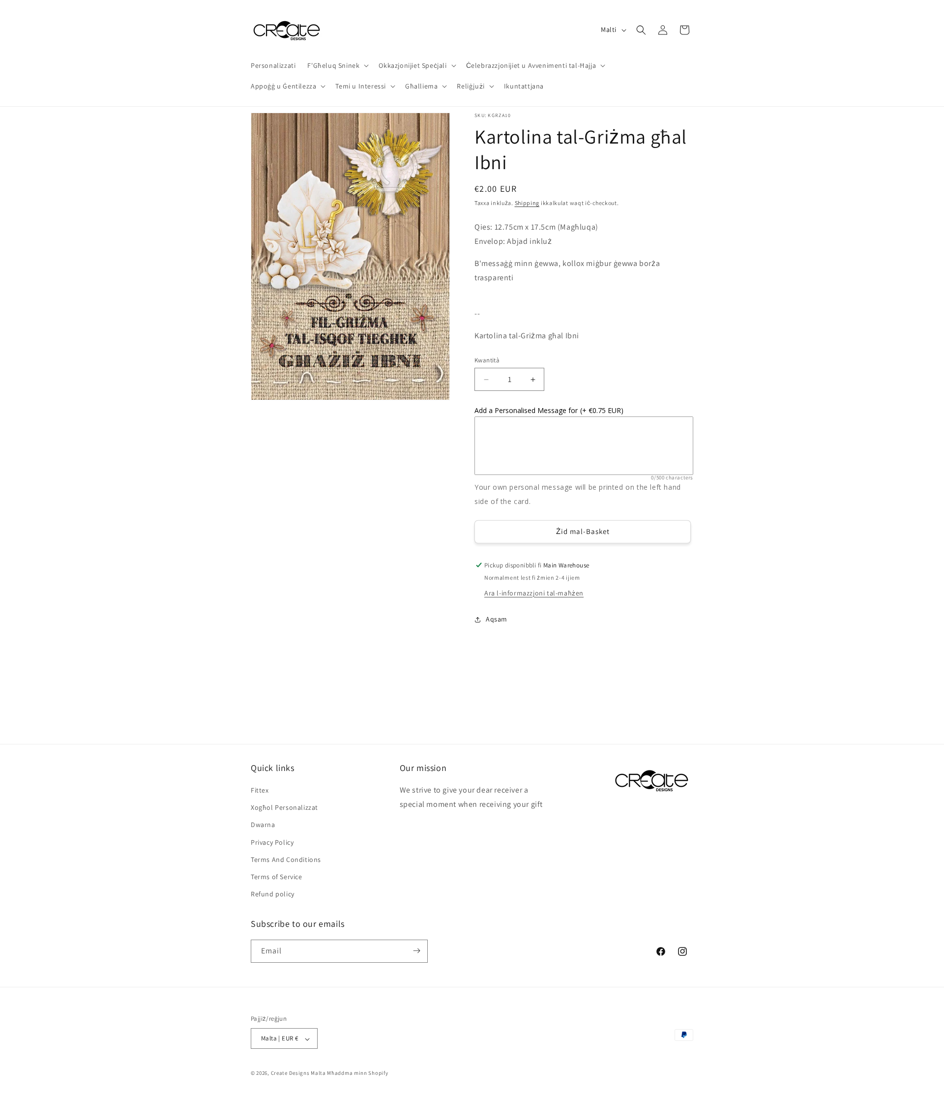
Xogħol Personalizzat (284, 807)
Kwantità (487, 360)
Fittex (260, 790)
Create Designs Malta (299, 1073)
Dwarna (263, 825)
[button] (337, 65)
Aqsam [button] (496, 619)
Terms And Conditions (286, 859)
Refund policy (273, 894)
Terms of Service (276, 876)
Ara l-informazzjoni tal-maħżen (534, 593)
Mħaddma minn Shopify (357, 1073)
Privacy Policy (272, 842)
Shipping (527, 203)
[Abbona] (416, 950)
